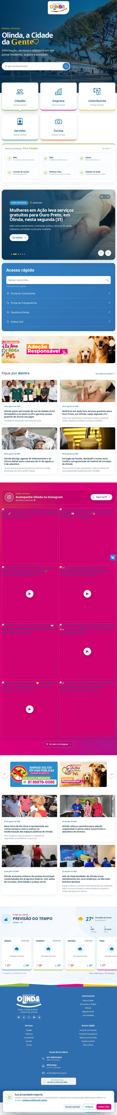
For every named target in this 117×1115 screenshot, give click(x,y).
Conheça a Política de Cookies (34, 1100)
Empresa (29, 1034)
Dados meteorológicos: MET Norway (101, 973)
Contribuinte (29, 1038)
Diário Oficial (88, 1045)
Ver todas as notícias (104, 373)
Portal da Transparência (88, 1034)
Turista (29, 1045)
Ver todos (106, 148)
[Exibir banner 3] (63, 360)
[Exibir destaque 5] (22, 254)
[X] (29, 1017)
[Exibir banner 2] (58, 360)
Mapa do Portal (88, 1012)
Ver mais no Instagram (58, 744)
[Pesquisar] (66, 66)
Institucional (88, 996)
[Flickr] (39, 1017)
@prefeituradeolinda (24, 500)
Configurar (89, 1107)
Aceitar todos (103, 1107)
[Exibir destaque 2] (13, 254)
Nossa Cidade (88, 1000)
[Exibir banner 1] (53, 360)
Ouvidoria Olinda (88, 1041)
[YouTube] (34, 1017)
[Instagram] (24, 1017)
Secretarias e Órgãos (88, 1004)
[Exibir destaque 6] (24, 254)
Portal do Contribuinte (88, 1030)
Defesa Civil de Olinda (88, 1038)
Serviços (29, 1025)
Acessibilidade (88, 1015)
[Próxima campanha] (111, 774)
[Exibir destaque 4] (20, 254)
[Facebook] (19, 1017)
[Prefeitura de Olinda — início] (58, 7)
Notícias (88, 1008)
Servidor (29, 1041)
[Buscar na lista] (107, 280)
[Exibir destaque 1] (11, 254)
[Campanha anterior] (5, 774)
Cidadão (29, 1030)
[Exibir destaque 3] (17, 254)
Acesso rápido (88, 1025)
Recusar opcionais (72, 1107)
